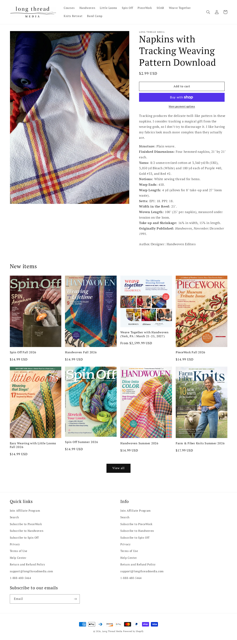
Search (14, 517)
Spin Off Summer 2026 (81, 442)
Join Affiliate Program (25, 510)
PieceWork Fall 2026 (190, 352)
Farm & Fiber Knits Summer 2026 (200, 443)
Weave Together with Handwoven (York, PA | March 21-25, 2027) (144, 334)
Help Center (18, 558)
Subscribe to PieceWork (26, 524)
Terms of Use (19, 551)
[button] (208, 12)
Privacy (15, 544)
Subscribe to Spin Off (24, 537)
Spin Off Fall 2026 (23, 352)
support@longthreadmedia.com (31, 571)
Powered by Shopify (133, 631)
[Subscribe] (75, 598)
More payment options (182, 106)
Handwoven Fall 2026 (81, 352)
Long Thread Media (112, 631)
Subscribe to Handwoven (27, 531)
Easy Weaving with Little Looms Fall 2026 (33, 445)
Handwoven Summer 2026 (139, 443)
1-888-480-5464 (20, 578)
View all (118, 468)
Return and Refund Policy (27, 564)
